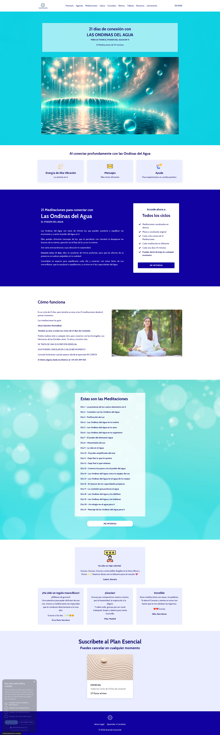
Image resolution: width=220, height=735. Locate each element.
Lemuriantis (152, 5)
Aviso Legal (99, 724)
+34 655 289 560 (78, 360)
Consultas (111, 5)
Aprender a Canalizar (116, 724)
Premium (70, 5)
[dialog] (11, 733)
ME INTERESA (156, 265)
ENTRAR (178, 5)
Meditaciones (91, 5)
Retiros (121, 5)
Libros (102, 5)
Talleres (130, 5)
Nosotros (140, 5)
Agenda (79, 5)
